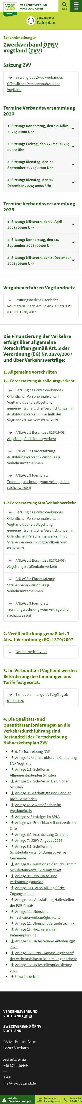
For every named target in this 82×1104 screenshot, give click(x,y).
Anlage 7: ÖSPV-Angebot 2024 (38, 840)
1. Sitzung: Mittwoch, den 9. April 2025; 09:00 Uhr (34, 224)
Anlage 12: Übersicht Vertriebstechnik (44, 923)
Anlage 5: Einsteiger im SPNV (37, 816)
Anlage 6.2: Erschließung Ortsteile (41, 834)
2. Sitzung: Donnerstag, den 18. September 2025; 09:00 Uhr (33, 242)
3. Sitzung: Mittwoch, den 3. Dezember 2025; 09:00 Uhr (39, 260)
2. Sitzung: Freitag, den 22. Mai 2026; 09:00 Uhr (38, 146)
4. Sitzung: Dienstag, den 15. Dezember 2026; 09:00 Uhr (30, 182)
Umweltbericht (27, 976)
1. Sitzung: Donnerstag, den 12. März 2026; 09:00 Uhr (37, 128)
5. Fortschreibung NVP (33, 751)
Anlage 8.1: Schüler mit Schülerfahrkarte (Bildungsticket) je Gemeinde (38, 852)
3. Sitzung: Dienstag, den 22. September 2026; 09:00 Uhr (30, 164)
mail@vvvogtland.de (19, 1083)
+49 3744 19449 (15, 1065)
